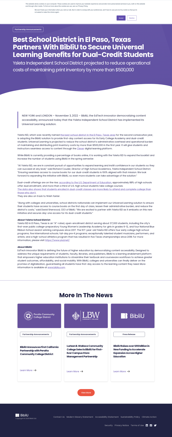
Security (109, 425)
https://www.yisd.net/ (57, 240)
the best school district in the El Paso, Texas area (87, 134)
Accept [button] (121, 18)
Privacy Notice (122, 425)
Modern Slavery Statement (79, 416)
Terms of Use (137, 425)
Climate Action (149, 416)
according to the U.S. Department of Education (85, 182)
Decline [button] (131, 18)
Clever (80, 148)
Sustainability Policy (130, 416)
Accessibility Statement (107, 416)
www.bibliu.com (56, 267)
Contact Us (59, 416)
